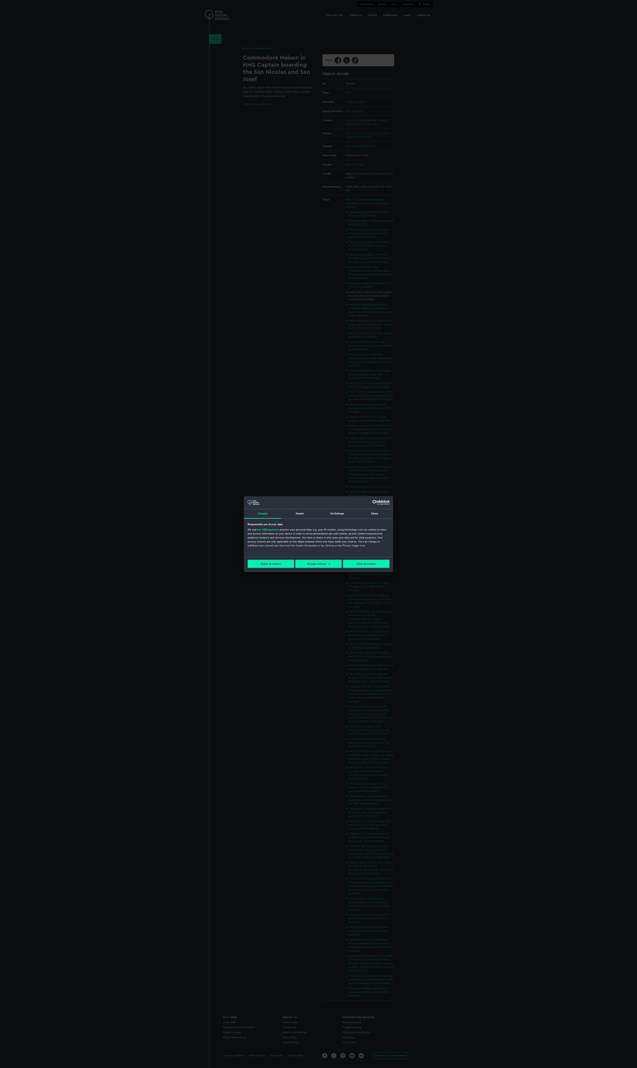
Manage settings (316, 563)
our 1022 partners (268, 529)
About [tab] (374, 513)
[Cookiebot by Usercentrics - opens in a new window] (374, 502)
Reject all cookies (271, 563)
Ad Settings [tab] (337, 513)
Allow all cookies (366, 563)
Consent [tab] (263, 513)
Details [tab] (300, 513)
